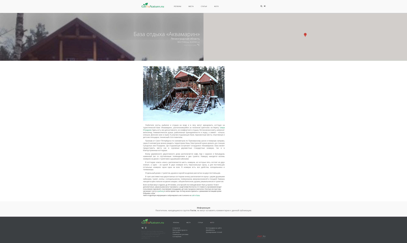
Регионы (177, 6)
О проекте (176, 228)
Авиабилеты (210, 230)
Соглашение (177, 236)
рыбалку (161, 191)
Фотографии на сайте (214, 228)
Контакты (176, 232)
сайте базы (196, 195)
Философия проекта (180, 230)
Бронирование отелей (214, 232)
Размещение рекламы (180, 234)
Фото (216, 6)
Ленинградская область (185, 38)
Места (191, 6)
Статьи (204, 6)
